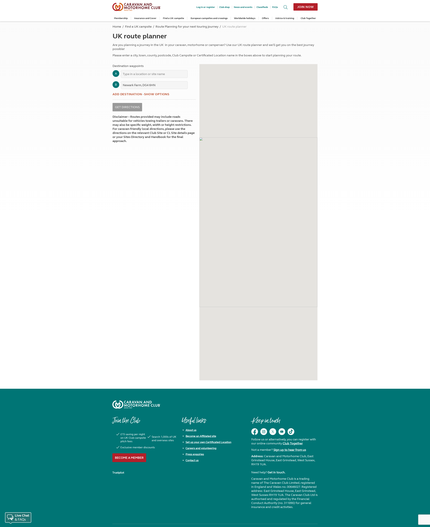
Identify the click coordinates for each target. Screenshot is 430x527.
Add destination (127, 94)
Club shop (224, 7)
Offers (265, 18)
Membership (121, 18)
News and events (243, 7)
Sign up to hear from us (289, 450)
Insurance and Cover (145, 18)
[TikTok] (291, 431)
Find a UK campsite (173, 18)
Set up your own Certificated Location (208, 442)
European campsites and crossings (209, 18)
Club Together (308, 18)
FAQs (275, 7)
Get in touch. (276, 472)
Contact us (192, 460)
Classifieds (262, 7)
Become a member (129, 458)
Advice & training (284, 18)
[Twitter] (272, 431)
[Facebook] (254, 431)
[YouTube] (281, 431)
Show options (157, 94)
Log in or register (205, 7)
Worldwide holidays (244, 18)
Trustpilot (118, 472)
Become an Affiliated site (201, 436)
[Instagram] (263, 431)
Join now (305, 7)
